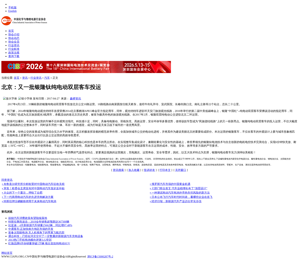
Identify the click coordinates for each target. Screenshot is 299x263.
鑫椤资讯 (75, 98)
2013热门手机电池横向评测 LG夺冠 (30, 239)
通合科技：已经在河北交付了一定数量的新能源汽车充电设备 (45, 236)
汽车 (47, 77)
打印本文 (165, 170)
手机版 (12, 7)
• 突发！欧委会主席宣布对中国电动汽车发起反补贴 (33, 188)
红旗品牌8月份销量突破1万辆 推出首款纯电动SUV (39, 243)
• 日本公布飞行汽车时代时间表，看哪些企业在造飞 (181, 196)
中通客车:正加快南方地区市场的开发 (30, 228)
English (12, 10)
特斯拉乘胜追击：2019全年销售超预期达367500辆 (38, 221)
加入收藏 (133, 170)
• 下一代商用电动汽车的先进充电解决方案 (27, 196)
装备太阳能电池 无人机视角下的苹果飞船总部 (36, 232)
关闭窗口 (180, 170)
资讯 (25, 77)
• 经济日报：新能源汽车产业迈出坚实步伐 (175, 201)
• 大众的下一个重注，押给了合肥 (22, 192)
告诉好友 (149, 170)
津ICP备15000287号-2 (100, 256)
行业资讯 (36, 77)
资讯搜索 (118, 170)
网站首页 (6, 252)
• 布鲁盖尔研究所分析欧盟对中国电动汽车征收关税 (33, 184)
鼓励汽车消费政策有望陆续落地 (27, 218)
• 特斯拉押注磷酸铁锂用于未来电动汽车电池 (29, 201)
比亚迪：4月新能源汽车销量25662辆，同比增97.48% (40, 225)
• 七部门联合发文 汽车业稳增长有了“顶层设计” (178, 188)
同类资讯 (6, 179)
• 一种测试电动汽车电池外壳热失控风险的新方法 (180, 192)
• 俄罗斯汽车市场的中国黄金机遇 (170, 184)
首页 (16, 77)
